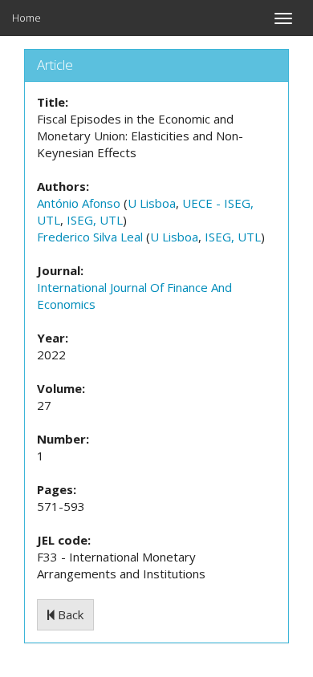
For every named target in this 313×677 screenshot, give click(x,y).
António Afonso (78, 203)
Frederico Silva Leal (90, 237)
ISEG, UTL (95, 220)
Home (26, 17)
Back (69, 614)
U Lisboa (152, 203)
